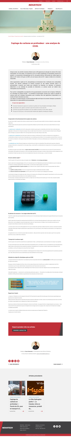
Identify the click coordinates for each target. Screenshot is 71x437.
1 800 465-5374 (42, 428)
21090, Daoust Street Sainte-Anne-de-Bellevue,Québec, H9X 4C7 (24, 428)
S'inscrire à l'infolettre (19, 330)
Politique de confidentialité (40, 434)
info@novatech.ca (39, 426)
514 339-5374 (42, 425)
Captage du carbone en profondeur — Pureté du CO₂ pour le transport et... (16, 404)
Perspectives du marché (19, 36)
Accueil (9, 36)
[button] (43, 1)
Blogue (13, 36)
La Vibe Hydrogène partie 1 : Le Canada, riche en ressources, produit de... (35, 404)
